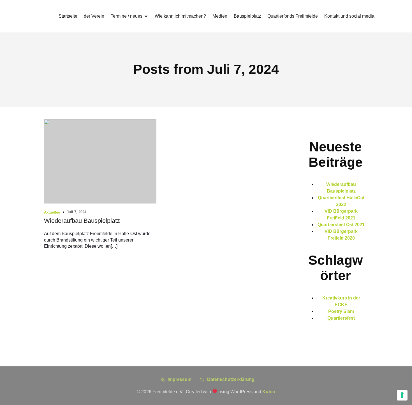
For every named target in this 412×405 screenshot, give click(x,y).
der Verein (94, 16)
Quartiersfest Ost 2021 (341, 224)
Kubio (268, 391)
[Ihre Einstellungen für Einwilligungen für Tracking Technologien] (402, 395)
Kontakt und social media (349, 16)
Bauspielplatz (247, 16)
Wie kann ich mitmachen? (180, 16)
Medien (219, 16)
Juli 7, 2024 (76, 212)
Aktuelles (52, 212)
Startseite (68, 16)
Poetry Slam (341, 311)
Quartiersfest (341, 318)
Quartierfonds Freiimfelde (292, 16)
